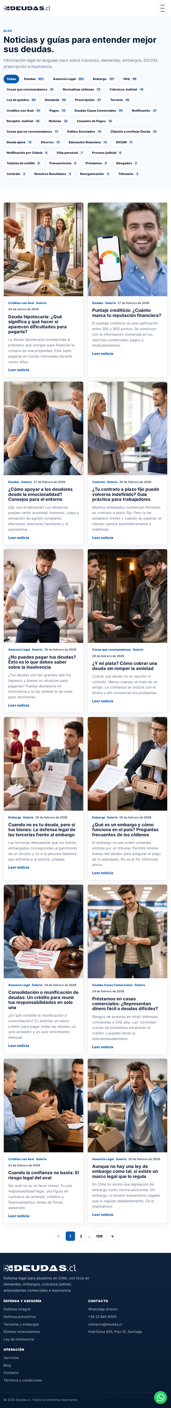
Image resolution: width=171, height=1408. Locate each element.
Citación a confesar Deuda (133, 131)
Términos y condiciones (23, 1380)
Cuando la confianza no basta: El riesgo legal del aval (43, 1175)
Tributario (128, 174)
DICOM (124, 142)
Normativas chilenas (81, 89)
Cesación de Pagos (94, 121)
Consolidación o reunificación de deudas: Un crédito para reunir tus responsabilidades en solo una (43, 1000)
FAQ (129, 79)
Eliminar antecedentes (22, 1332)
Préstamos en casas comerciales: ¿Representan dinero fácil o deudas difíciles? (125, 1003)
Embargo (103, 79)
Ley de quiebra (21, 100)
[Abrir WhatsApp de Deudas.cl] (160, 1397)
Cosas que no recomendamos (32, 131)
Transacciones (62, 163)
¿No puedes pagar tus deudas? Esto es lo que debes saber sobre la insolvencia (42, 662)
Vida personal (70, 152)
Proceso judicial (106, 152)
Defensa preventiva (20, 1317)
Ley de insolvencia (19, 1339)
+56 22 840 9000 (102, 1317)
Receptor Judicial (23, 121)
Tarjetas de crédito (23, 163)
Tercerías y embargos (21, 1324)
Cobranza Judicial (126, 89)
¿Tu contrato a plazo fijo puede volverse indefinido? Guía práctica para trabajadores (125, 494)
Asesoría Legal (68, 79)
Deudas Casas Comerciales (98, 110)
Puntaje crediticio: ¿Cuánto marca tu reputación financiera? (126, 313)
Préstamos (96, 163)
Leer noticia (18, 370)
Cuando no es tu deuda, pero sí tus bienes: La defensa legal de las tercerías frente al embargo (41, 829)
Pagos (57, 110)
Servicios (11, 1358)
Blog (7, 1365)
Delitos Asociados (84, 131)
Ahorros (50, 142)
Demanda (55, 100)
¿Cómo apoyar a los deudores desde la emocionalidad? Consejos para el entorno (40, 494)
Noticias (58, 121)
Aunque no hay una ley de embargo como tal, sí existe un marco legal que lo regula (125, 1171)
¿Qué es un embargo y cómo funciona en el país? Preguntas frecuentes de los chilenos (125, 829)
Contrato (16, 174)
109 (99, 1236)
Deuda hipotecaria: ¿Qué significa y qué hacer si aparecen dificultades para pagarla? (37, 324)
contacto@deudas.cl (105, 1324)
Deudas (34, 79)
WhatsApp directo (103, 1309)
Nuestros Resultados (52, 174)
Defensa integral (17, 1309)
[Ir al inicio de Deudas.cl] (40, 1268)
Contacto (11, 1373)
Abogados (126, 163)
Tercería (119, 100)
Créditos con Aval (23, 110)
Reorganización (94, 174)
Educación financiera (88, 142)
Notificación (144, 110)
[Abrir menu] (162, 8)
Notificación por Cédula (27, 152)
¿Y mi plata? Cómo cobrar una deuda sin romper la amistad (124, 666)
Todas (11, 79)
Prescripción (88, 100)
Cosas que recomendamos (30, 89)
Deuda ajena (19, 142)
